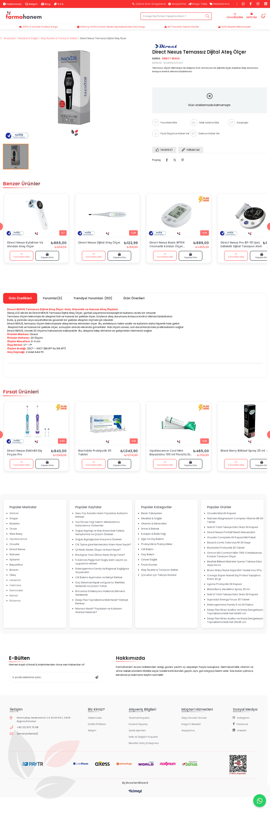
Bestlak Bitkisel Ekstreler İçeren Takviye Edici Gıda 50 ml (234, 563)
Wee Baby (16, 533)
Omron (14, 513)
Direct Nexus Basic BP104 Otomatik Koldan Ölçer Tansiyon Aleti (167, 245)
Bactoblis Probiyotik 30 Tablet (94, 452)
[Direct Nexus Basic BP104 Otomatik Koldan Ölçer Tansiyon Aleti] (178, 215)
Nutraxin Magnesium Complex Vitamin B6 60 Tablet (235, 520)
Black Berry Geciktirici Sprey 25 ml (228, 589)
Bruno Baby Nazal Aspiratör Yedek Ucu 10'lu (234, 570)
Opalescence (18, 539)
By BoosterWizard (135, 783)
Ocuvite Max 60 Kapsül (221, 513)
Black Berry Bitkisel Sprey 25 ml (243, 451)
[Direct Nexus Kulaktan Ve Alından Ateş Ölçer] (36, 215)
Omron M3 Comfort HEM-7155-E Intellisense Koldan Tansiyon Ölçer (234, 554)
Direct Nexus (17, 549)
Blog (47, 4)
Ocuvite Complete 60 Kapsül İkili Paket (231, 537)
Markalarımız (221, 4)
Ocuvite (14, 544)
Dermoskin (16, 590)
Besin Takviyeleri (151, 513)
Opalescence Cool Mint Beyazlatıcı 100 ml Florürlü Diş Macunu (170, 453)
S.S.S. (61, 4)
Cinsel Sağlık (149, 559)
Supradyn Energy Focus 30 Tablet (228, 599)
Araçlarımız (179, 4)
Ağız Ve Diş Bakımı (152, 539)
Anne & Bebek (150, 528)
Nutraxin (14, 554)
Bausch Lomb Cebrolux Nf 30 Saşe (229, 542)
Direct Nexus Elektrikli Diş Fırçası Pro (24, 452)
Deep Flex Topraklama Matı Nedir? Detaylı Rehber (101, 601)
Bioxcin (13, 569)
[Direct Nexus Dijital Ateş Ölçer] (107, 215)
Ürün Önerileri (133, 298)
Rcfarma (15, 600)
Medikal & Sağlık (151, 518)
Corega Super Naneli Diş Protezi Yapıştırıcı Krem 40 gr (234, 577)
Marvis (13, 595)
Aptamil (14, 559)
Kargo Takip (199, 4)
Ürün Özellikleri (20, 298)
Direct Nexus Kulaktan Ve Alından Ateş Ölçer (25, 244)
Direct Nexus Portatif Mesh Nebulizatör (231, 532)
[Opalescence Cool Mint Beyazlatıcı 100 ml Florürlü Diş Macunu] (178, 423)
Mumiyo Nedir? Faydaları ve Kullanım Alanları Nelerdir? (98, 610)
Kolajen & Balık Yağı (153, 533)
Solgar (13, 518)
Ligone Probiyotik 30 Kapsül (224, 584)
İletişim (33, 4)
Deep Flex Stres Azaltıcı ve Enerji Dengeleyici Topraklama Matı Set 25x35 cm (235, 620)
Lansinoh (15, 580)
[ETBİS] (237, 768)
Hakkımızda (14, 4)
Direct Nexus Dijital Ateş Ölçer (99, 242)
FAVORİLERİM (235, 17)
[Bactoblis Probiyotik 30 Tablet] (107, 423)
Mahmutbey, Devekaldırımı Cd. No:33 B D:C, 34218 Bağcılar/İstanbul (43, 719)
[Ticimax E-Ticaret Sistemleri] (135, 791)
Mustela (14, 523)
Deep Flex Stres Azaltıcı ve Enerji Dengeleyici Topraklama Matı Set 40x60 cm (235, 611)
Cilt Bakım (147, 549)
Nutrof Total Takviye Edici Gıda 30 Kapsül (232, 527)
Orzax (13, 528)
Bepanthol (16, 564)
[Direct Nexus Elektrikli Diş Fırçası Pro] (36, 423)
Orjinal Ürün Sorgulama (151, 4)
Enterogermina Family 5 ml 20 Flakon (230, 604)
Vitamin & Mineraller (154, 523)
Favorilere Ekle (22, 256)
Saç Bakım (147, 554)
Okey (12, 575)
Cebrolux (15, 585)
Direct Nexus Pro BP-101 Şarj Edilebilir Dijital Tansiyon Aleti (241, 244)
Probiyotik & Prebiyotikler (157, 544)
